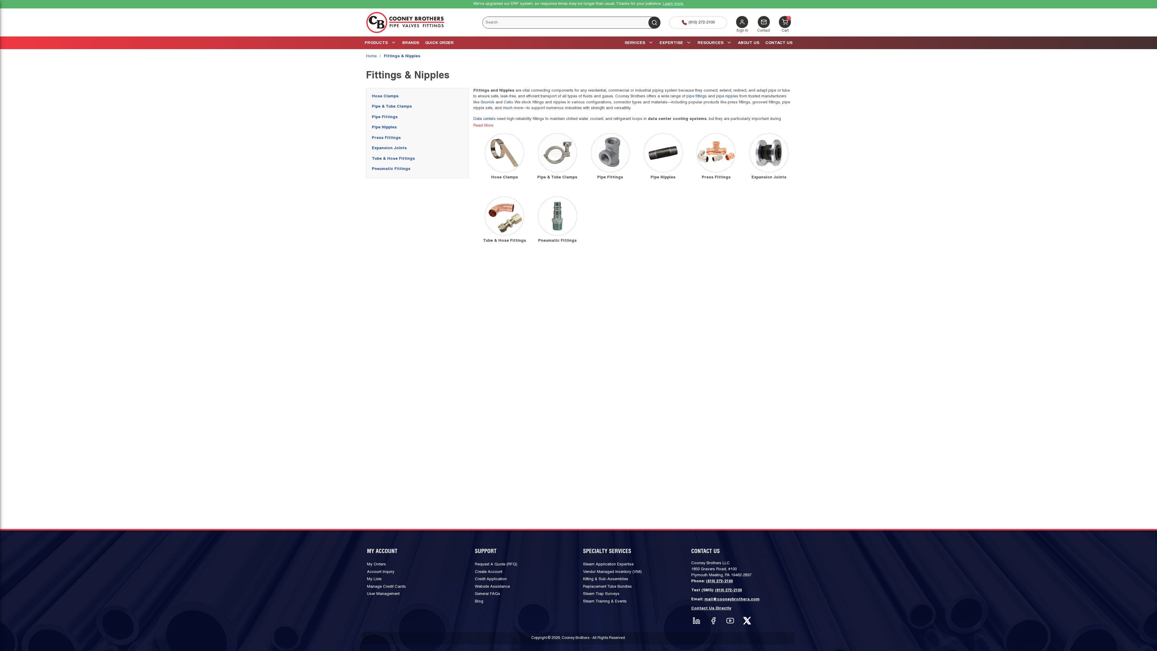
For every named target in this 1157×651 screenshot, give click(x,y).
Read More (483, 125)
